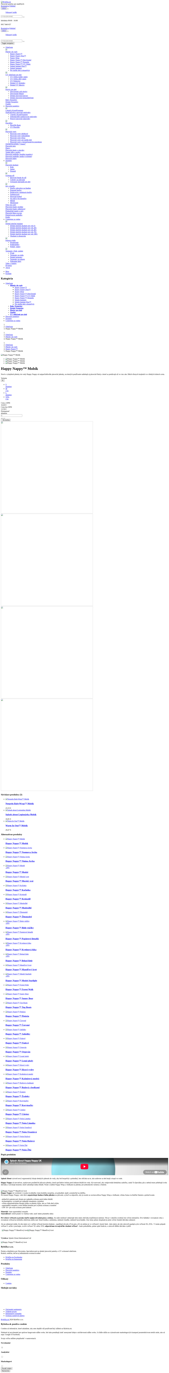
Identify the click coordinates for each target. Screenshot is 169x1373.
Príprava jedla (11, 240)
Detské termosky (16, 257)
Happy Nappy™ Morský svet (19, 881)
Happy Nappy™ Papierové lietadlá (22, 938)
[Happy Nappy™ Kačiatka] (16, 885)
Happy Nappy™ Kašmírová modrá (22, 1078)
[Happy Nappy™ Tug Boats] (16, 1003)
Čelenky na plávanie (17, 180)
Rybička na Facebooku (14, 1257)
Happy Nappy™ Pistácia (17, 1016)
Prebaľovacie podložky (14, 215)
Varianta (4, 378)
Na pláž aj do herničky (18, 199)
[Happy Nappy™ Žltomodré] (17, 912)
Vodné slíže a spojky (13, 152)
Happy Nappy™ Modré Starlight (21, 980)
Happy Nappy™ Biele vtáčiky (20, 928)
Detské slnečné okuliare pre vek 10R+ (24, 234)
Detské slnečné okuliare (14, 224)
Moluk (12, 201)
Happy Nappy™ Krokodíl (18, 899)
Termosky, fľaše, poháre (14, 251)
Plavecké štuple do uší (18, 178)
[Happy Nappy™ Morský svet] (17, 877)
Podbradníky (14, 245)
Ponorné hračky (16, 190)
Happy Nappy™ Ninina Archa (20, 861)
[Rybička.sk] (6, 2)
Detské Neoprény (12, 102)
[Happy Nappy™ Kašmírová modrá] (19, 1074)
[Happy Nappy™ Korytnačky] (17, 1101)
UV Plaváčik (15, 127)
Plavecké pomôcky (12, 106)
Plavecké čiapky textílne (14, 207)
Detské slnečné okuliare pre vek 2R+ (23, 228)
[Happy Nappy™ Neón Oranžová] (19, 1127)
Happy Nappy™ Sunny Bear (19, 998)
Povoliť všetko (6, 1368)
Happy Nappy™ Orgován (18, 1052)
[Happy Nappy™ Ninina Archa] (18, 857)
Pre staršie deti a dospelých (20, 70)
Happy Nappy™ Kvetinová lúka (21, 949)
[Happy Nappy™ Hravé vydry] (17, 1065)
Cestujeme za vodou (13, 219)
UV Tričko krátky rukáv (19, 77)
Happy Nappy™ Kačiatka (18, 890)
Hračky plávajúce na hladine (20, 188)
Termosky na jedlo (17, 255)
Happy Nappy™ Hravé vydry (20, 1069)
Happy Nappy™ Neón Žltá (18, 1150)
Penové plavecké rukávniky (20, 119)
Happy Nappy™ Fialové (17, 1043)
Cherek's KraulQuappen (14, 110)
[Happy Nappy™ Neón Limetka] (18, 1119)
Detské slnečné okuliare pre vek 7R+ (23, 232)
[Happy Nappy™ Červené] (16, 1021)
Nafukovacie (14, 194)
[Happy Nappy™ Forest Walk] (17, 985)
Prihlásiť (12, 6)
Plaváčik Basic (15, 125)
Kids (12, 167)
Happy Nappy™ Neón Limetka (20, 1123)
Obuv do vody (11, 205)
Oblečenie (9, 47)
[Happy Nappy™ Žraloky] (16, 1092)
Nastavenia (5, 1371)
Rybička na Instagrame (14, 1259)
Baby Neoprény (11, 100)
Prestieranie (14, 242)
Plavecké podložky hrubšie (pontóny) (19, 154)
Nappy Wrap (14, 58)
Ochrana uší (10, 176)
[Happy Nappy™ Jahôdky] (16, 1030)
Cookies (8, 1283)
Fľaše (12, 253)
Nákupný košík (11, 12)
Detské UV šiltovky (17, 85)
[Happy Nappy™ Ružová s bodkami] (20, 1083)
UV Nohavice (15, 81)
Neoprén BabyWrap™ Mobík (20, 803)
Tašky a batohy (11, 263)
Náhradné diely (15, 261)
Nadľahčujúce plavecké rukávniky (18, 112)
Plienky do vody (11, 52)
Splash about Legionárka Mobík (21, 814)
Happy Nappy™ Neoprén (19, 62)
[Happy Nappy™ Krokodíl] (16, 894)
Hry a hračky (10, 186)
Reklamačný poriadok (13, 1314)
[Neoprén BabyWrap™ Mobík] (17, 799)
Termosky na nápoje (17, 259)
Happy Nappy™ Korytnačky (19, 1105)
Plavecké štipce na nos (14, 213)
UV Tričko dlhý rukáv (18, 79)
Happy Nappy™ (16, 54)
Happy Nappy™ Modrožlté (19, 908)
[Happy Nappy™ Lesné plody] (17, 1056)
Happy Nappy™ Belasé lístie (19, 960)
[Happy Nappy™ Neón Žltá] (16, 1145)
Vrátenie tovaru (11, 1311)
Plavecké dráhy (11, 158)
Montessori (14, 203)
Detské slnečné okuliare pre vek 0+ (23, 226)
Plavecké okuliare (12, 165)
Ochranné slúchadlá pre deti (20, 182)
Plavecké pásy (11, 146)
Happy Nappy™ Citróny (17, 1114)
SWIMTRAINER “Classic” (16, 144)
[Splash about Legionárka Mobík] (18, 810)
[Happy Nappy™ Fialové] (15, 1038)
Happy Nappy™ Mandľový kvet (21, 969)
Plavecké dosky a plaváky (15, 150)
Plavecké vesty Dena (17, 138)
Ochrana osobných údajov (15, 1316)
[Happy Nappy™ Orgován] (16, 1047)
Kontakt (8, 274)
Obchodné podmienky (14, 1309)
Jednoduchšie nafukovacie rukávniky (23, 117)
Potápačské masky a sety (14, 211)
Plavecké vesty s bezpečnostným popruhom (26, 142)
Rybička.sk (5, 1320)
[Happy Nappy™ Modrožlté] (16, 903)
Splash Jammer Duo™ (18, 66)
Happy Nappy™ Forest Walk (19, 989)
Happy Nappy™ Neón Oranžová (21, 1132)
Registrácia (5, 6)
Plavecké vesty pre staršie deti (21, 140)
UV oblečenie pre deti (13, 75)
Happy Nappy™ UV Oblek (20, 64)
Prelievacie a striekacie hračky (21, 192)
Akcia (8, 268)
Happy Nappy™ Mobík (17, 843)
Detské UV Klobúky (17, 83)
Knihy (8, 217)
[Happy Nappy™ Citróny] (16, 1110)
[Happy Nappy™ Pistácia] (16, 1012)
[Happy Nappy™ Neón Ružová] (18, 1136)
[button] (10, 355)
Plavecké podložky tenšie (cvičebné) (19, 156)
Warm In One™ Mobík (17, 825)
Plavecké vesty (11, 132)
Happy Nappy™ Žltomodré (19, 916)
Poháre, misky (15, 247)
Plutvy (8, 148)
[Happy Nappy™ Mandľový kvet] (18, 965)
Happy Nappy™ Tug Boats (18, 1007)
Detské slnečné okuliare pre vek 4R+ (23, 230)
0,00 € (4, 8)
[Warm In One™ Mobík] (15, 821)
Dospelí (13, 171)
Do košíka (6, 420)
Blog (7, 271)
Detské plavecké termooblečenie (22, 98)
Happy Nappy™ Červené (18, 1025)
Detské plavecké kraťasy (19, 96)
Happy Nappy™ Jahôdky (18, 1034)
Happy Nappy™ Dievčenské (20, 60)
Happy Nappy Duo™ (18, 56)
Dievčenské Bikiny (17, 94)
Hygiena (9, 265)
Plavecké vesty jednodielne (20, 136)
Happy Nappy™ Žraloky (18, 1096)
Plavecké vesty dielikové (19, 134)
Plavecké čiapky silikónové (15, 209)
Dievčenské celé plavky (18, 92)
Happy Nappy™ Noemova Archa (21, 852)
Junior (12, 169)
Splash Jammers (16, 68)
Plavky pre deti (11, 89)
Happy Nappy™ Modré (17, 872)
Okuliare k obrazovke (18, 236)
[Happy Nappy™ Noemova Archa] (19, 848)
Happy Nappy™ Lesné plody (19, 1061)
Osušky (8, 104)
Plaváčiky (9, 123)
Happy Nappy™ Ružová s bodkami (23, 1087)
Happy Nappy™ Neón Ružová (20, 1141)
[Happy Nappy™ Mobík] (15, 839)
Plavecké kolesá (16, 196)
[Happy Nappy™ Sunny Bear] (17, 994)
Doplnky (9, 161)
